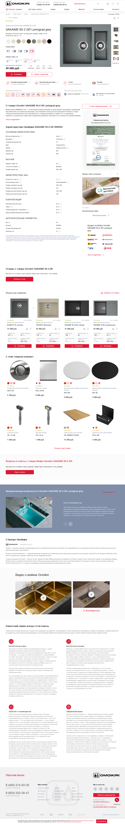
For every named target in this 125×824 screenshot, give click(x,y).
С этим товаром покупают (98, 106)
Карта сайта (76, 799)
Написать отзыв (19, 279)
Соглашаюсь (101, 821)
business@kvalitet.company (104, 807)
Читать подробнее (94, 255)
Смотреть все (108, 492)
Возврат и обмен (60, 794)
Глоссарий (41, 794)
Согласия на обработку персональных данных (68, 822)
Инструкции (41, 791)
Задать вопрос (19, 472)
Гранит (26, 14)
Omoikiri (8, 14)
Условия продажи (43, 788)
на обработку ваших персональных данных (82, 820)
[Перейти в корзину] (118, 4)
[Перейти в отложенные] (113, 4)
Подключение (59, 791)
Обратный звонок (79, 3)
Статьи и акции (98, 9)
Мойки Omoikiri (17, 14)
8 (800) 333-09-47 (60, 5)
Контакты (115, 9)
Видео (74, 791)
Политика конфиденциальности (110, 814)
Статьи (57, 799)
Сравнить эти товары (111, 293)
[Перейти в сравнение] (108, 4)
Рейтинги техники (77, 797)
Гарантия (81, 9)
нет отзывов (13, 17)
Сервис (53, 9)
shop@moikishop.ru (101, 802)
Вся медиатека (93, 611)
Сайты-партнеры (77, 794)
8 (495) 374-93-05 (43, 5)
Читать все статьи (99, 215)
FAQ (73, 788)
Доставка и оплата (35, 9)
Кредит (67, 9)
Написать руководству (106, 795)
